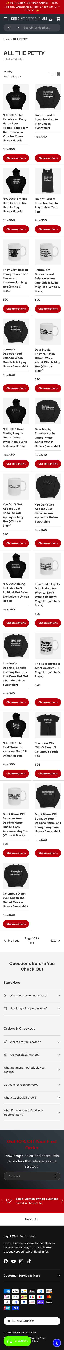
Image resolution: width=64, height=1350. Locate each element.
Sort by (8, 71)
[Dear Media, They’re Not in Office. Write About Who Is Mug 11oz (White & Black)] (48, 332)
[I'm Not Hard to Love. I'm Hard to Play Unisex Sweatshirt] (48, 97)
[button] (58, 19)
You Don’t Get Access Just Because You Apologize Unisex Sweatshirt (46, 513)
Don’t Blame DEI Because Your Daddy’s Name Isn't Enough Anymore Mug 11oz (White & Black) (16, 824)
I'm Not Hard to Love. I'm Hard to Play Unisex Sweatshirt (46, 121)
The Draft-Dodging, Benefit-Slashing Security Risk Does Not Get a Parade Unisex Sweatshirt (15, 674)
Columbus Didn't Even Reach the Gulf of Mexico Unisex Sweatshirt (15, 900)
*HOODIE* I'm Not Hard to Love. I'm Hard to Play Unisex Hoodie (15, 205)
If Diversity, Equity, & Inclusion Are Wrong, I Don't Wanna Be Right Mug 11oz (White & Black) (48, 594)
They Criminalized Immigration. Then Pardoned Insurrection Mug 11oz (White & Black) (15, 280)
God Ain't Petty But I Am (24, 1332)
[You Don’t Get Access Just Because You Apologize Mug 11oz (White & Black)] (16, 487)
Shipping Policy (38, 1338)
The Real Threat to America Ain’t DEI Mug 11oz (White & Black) (48, 670)
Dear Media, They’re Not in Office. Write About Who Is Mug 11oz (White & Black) (47, 360)
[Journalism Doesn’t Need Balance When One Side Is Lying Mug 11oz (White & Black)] (48, 252)
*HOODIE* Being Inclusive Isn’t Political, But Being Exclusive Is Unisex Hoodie (16, 592)
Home (6, 39)
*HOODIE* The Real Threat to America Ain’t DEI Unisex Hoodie (15, 749)
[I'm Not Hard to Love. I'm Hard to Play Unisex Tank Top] (48, 181)
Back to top (32, 1219)
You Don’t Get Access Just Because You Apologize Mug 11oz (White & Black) (13, 515)
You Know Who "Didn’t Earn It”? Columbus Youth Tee (46, 749)
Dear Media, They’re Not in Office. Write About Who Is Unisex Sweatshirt (47, 437)
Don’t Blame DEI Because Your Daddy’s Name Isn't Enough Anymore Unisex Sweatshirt (48, 822)
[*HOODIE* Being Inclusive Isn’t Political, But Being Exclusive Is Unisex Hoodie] (16, 566)
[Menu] (6, 19)
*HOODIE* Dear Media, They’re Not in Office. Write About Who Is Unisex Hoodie (15, 437)
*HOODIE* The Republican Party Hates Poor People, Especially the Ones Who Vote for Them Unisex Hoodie (15, 127)
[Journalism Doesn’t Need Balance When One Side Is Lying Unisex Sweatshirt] (16, 332)
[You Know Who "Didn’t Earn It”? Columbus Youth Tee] (48, 725)
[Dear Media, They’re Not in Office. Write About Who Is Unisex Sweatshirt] (48, 411)
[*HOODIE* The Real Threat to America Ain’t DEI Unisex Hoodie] (16, 725)
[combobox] (32, 27)
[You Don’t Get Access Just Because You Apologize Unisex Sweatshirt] (48, 487)
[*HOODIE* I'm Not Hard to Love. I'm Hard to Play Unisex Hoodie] (16, 181)
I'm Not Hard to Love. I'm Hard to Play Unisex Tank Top (46, 205)
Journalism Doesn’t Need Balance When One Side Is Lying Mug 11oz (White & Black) (47, 280)
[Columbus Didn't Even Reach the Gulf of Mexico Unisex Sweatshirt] (16, 876)
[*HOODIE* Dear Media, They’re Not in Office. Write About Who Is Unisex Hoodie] (16, 411)
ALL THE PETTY (20, 39)
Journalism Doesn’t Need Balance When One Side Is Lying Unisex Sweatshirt (15, 358)
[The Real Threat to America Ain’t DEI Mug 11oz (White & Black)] (48, 646)
